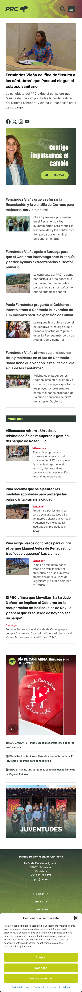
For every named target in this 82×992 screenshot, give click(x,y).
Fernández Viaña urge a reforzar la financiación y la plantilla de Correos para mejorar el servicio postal (40, 204)
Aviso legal (64, 987)
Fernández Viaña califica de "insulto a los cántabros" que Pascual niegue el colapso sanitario (40, 81)
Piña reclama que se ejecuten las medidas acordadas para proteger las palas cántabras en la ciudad (36, 494)
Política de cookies (22, 987)
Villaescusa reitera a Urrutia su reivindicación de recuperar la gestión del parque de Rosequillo (37, 436)
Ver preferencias (41, 978)
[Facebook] (8, 121)
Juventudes (41, 909)
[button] (76, 918)
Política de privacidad (45, 987)
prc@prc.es (41, 879)
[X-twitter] (14, 121)
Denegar (41, 968)
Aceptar (41, 957)
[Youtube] (27, 121)
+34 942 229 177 (41, 875)
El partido (38, 893)
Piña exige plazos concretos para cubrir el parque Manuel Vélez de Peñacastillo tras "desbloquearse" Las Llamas (38, 548)
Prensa (39, 901)
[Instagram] (20, 121)
